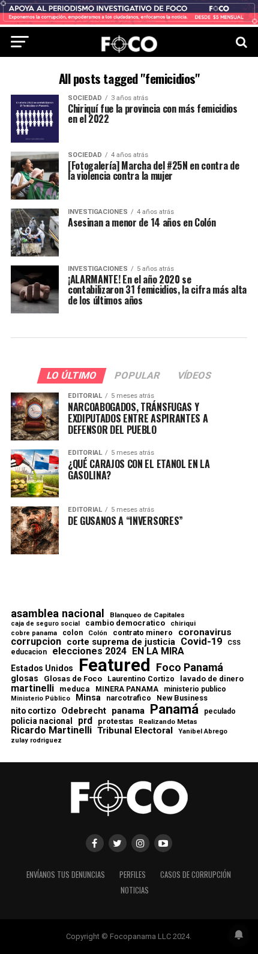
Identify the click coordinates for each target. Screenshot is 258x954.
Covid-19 (201, 642)
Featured (115, 665)
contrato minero (143, 633)
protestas (115, 722)
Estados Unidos (42, 669)
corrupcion (36, 642)
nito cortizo (33, 711)
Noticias (135, 890)
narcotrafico (128, 698)
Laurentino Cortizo (141, 679)
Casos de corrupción (195, 874)
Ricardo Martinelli (51, 730)
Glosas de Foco (73, 679)
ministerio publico (195, 689)
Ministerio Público (40, 699)
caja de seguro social (45, 624)
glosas (24, 678)
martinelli (32, 688)
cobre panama (34, 633)
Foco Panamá (189, 667)
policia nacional (42, 721)
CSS (234, 643)
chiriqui (183, 623)
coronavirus (205, 632)
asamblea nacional (57, 613)
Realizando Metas (168, 721)
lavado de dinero (212, 679)
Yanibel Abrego (202, 731)
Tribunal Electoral (135, 730)
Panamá (174, 709)
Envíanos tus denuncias (65, 874)
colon (72, 632)
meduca (74, 689)
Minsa (88, 697)
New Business (182, 698)
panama (128, 711)
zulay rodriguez (36, 741)
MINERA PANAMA (126, 689)
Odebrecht (83, 711)
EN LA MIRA (158, 651)
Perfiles (132, 874)
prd (85, 721)
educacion (29, 652)
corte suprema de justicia (121, 642)
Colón (97, 633)
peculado (220, 711)
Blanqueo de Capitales (147, 615)
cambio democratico (125, 623)
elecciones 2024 (89, 651)
